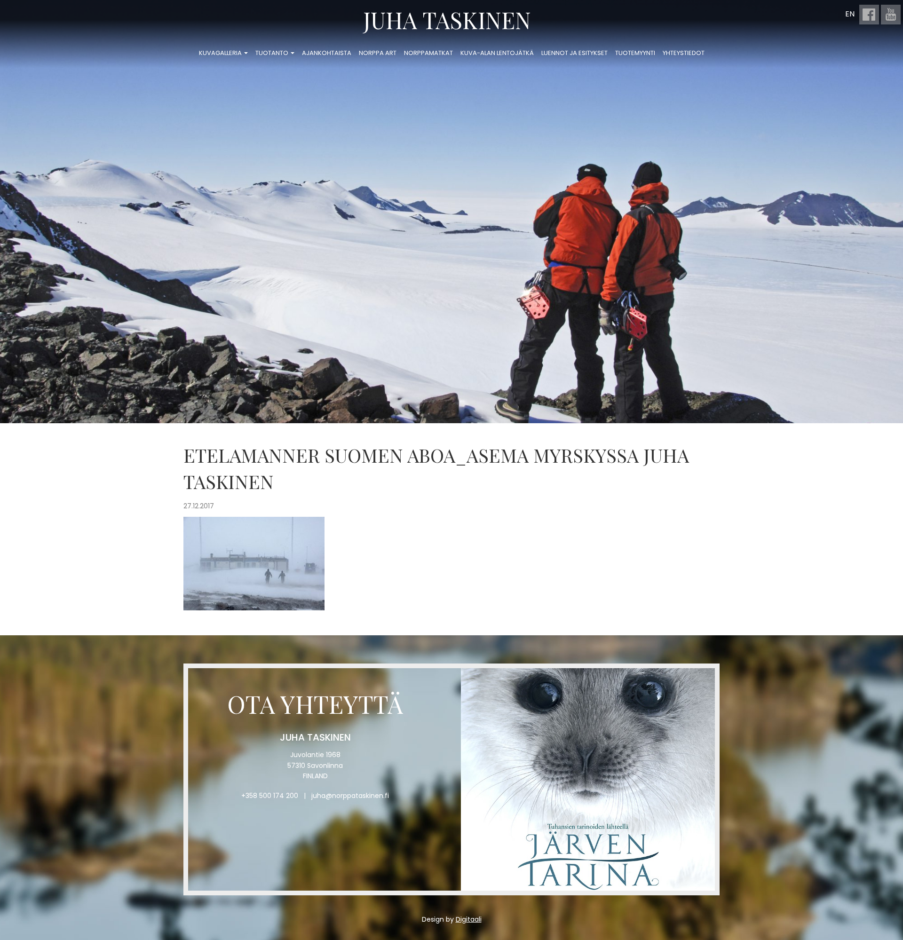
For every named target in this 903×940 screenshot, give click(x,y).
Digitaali (469, 919)
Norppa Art (377, 52)
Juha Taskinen (447, 20)
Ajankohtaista (326, 52)
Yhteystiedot (684, 52)
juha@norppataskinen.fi (350, 795)
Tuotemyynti (635, 52)
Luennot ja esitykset (574, 52)
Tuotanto (272, 52)
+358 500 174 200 (269, 795)
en (850, 13)
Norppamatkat (428, 52)
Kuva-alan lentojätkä (497, 52)
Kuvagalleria (221, 52)
